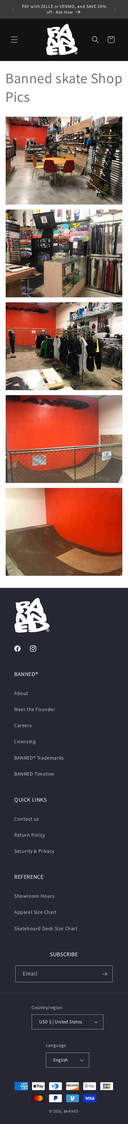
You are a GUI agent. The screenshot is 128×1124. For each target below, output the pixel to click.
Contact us (26, 819)
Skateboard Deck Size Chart (46, 928)
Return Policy (29, 835)
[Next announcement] (115, 9)
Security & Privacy (34, 851)
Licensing (25, 741)
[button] (14, 39)
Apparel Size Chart (35, 912)
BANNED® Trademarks (39, 758)
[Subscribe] (104, 974)
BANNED (71, 1111)
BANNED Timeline (34, 774)
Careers (23, 725)
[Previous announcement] (13, 9)
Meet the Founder (34, 709)
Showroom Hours (34, 896)
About (21, 693)
